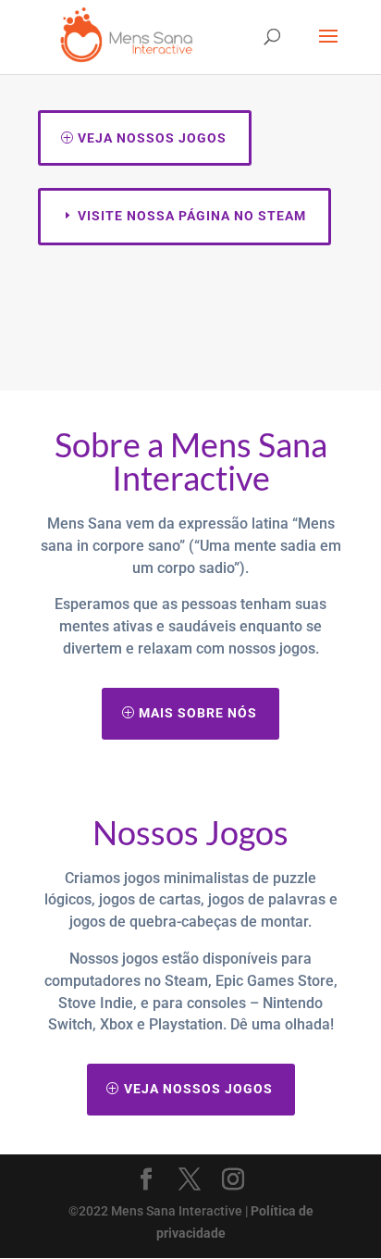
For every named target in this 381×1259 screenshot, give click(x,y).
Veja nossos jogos (152, 138)
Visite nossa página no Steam (192, 215)
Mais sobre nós (198, 712)
